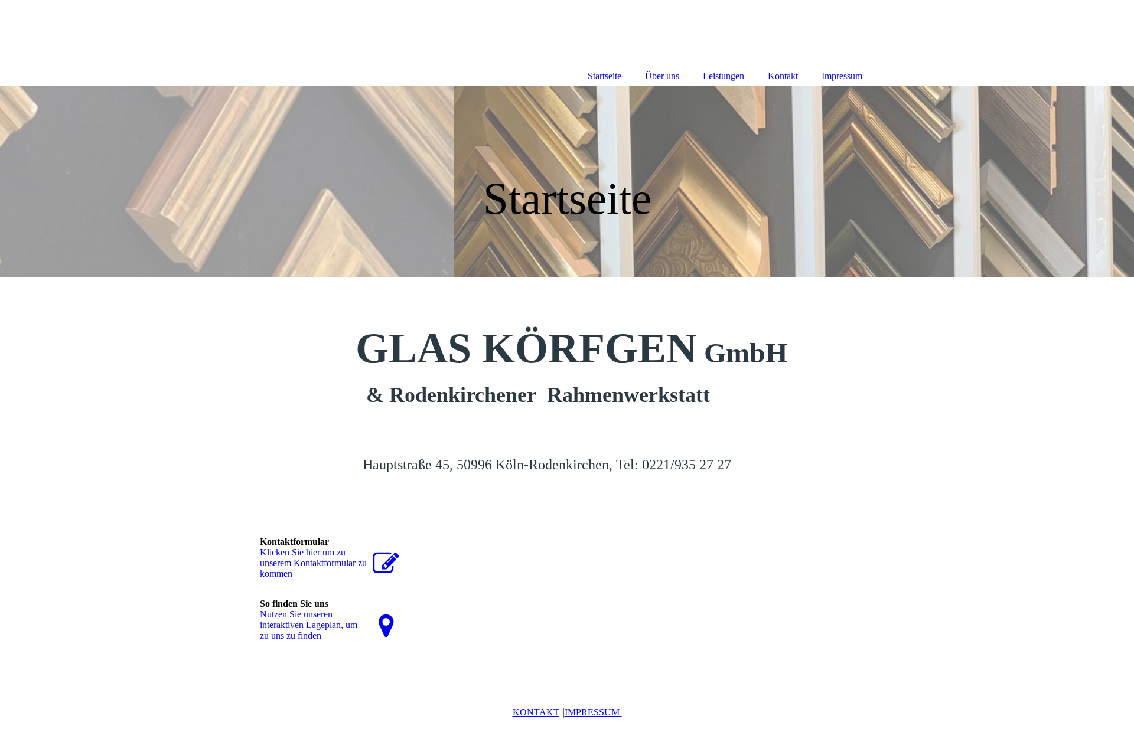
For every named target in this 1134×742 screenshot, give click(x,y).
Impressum (842, 76)
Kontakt (783, 76)
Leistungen (723, 76)
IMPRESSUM (593, 712)
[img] (567, 181)
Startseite (604, 76)
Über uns (662, 76)
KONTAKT (536, 712)
